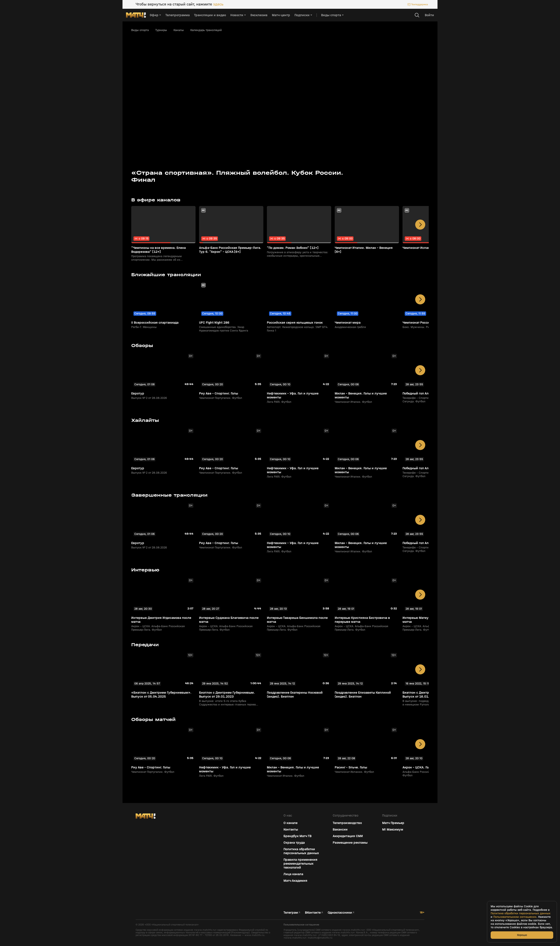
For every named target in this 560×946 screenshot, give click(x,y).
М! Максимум (392, 829)
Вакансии (340, 829)
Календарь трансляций (206, 30)
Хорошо (522, 935)
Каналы (178, 30)
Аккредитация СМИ (348, 836)
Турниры (161, 30)
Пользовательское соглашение (301, 924)
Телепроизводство (347, 823)
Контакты (291, 829)
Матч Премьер (393, 823)
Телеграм (291, 913)
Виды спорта (140, 30)
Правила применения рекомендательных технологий (300, 863)
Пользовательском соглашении (514, 917)
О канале (291, 823)
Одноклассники (340, 913)
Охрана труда (294, 843)
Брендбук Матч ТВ (298, 836)
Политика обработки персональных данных (301, 851)
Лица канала (293, 874)
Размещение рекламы (350, 843)
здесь (218, 4)
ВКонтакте (313, 913)
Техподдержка (419, 4)
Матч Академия (295, 881)
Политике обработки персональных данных (520, 913)
